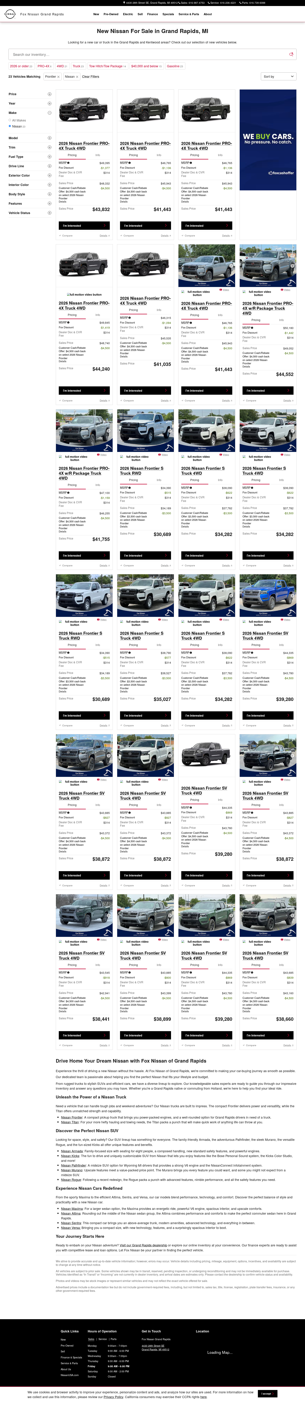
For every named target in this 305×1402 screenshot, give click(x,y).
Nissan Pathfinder (73, 1167)
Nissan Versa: (71, 1229)
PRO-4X (45, 66)
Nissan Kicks (70, 1157)
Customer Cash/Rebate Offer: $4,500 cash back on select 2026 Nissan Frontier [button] (72, 196)
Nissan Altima (70, 1215)
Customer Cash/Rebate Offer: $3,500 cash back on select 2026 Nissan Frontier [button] (133, 521)
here (203, 1396)
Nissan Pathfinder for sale (62, 1347)
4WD (62, 66)
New (96, 14)
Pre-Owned (111, 14)
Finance (152, 14)
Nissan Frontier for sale (60, 1352)
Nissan (70, 76)
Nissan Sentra (71, 1224)
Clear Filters (90, 76)
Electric (128, 14)
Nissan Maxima (72, 1210)
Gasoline (175, 66)
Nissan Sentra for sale (59, 1356)
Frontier (50, 76)
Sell (140, 14)
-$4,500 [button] (105, 190)
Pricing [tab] (72, 157)
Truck (78, 66)
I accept (266, 1393)
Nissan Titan (70, 1123)
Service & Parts (189, 14)
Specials (168, 14)
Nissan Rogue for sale (60, 1339)
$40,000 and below (146, 66)
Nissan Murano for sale (60, 1343)
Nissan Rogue (71, 1181)
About (208, 14)
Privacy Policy (113, 1396)
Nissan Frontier (71, 1119)
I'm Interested (72, 227)
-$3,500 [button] (166, 515)
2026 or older (21, 66)
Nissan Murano (71, 1171)
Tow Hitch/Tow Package (107, 66)
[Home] (10, 14)
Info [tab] (97, 157)
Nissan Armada (72, 1152)
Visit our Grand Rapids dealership (143, 1246)
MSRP (63, 164)
